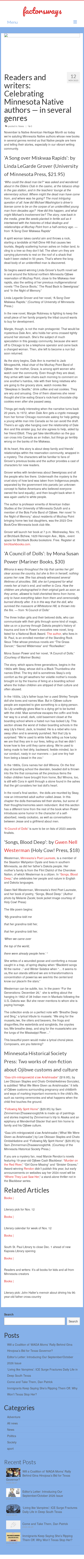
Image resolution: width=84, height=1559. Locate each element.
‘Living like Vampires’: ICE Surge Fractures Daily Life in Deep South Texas (49, 1510)
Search (9, 1314)
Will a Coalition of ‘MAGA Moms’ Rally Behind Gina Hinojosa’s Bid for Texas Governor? (38, 1475)
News (21, 126)
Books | (9, 1198)
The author (54, 634)
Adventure (13, 1417)
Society (12, 1442)
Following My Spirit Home (21, 1109)
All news (12, 1423)
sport (10, 1448)
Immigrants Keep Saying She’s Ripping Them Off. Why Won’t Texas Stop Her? (47, 1538)
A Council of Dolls (16, 829)
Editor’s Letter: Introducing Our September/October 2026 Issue (42, 1493)
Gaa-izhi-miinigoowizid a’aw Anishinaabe (31, 1077)
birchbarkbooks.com (17, 544)
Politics (11, 1436)
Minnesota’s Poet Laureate (38, 858)
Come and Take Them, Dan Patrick (30, 1382)
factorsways (42, 10)
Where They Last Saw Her (22, 1177)
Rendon (29, 1168)
